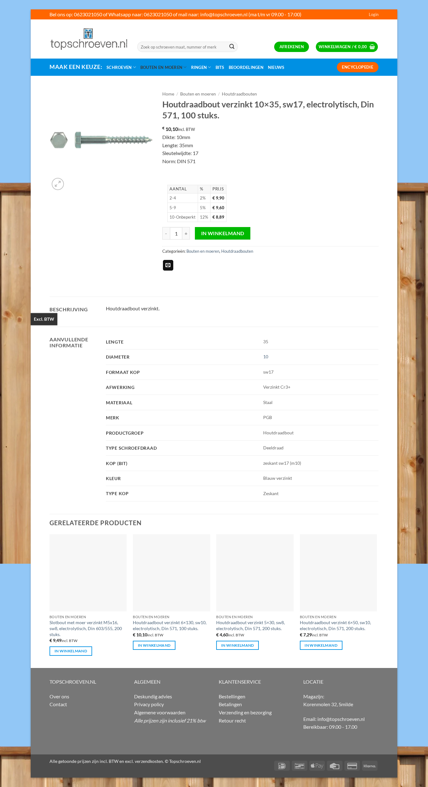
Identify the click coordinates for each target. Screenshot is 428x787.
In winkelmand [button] (71, 651)
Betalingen (230, 704)
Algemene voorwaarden (159, 712)
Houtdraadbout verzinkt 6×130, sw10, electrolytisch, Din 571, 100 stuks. (169, 625)
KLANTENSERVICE (240, 682)
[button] (373, 14)
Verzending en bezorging (245, 712)
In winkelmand (222, 233)
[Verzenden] (232, 47)
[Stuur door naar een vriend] (168, 265)
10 (265, 356)
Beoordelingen (246, 67)
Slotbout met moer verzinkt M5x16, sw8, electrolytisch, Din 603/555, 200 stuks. (86, 628)
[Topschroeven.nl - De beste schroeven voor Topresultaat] (89, 39)
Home (168, 93)
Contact (58, 704)
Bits (220, 67)
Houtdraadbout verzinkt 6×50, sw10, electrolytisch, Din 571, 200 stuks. (335, 625)
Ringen (199, 67)
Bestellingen (232, 696)
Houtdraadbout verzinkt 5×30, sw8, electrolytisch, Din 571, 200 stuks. (250, 625)
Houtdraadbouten (239, 93)
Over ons (59, 696)
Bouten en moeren (161, 67)
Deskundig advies (153, 696)
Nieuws (276, 67)
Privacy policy (149, 704)
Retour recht (232, 720)
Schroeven (119, 67)
